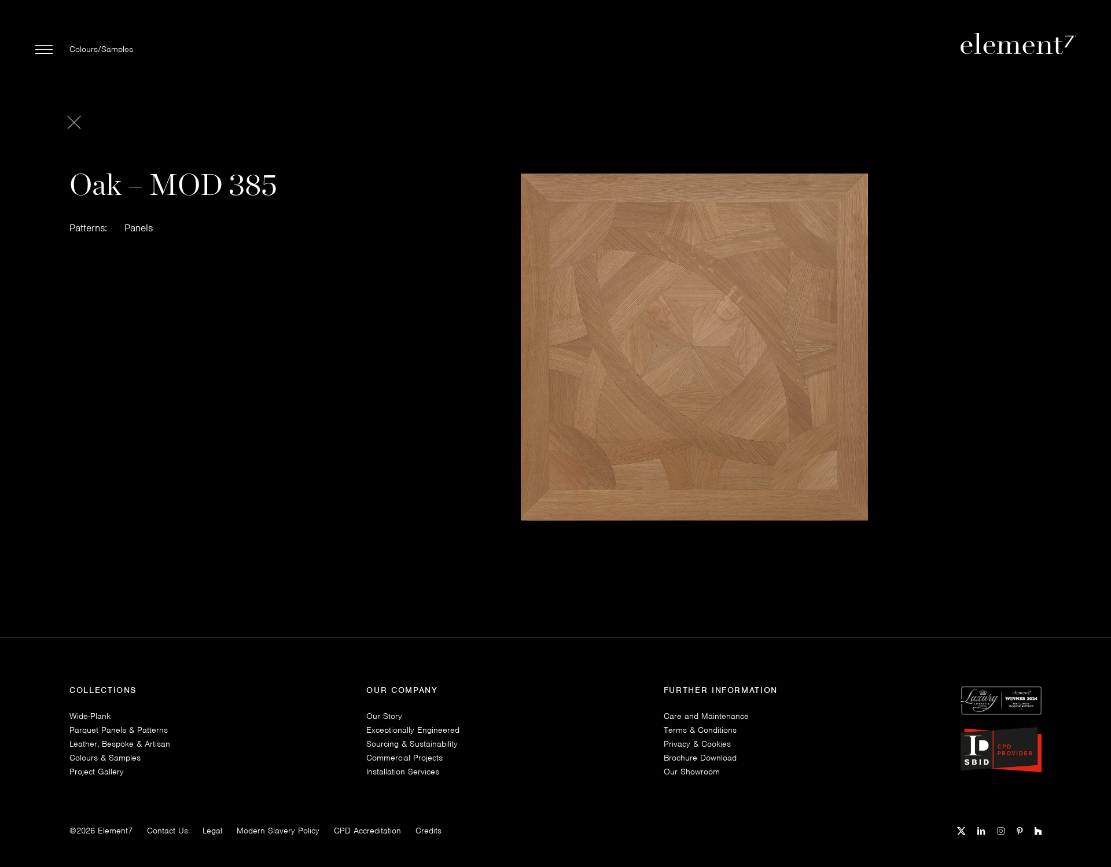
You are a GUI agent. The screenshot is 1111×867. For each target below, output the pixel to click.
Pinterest (1020, 831)
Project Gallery (96, 771)
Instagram (1001, 831)
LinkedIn (981, 831)
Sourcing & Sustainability (412, 744)
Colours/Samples (101, 49)
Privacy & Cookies (697, 744)
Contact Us (167, 830)
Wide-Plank (90, 716)
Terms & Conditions (700, 730)
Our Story (384, 716)
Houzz (1038, 831)
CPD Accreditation (367, 830)
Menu (44, 49)
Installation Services (402, 771)
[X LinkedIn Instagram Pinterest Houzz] (999, 829)
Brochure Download (700, 757)
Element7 (115, 830)
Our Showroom (692, 771)
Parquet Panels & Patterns (118, 730)
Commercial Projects (404, 757)
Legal (212, 830)
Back (74, 122)
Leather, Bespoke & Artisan (119, 744)
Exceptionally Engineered (412, 730)
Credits (428, 830)
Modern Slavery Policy (278, 830)
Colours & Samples (105, 757)
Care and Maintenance (706, 716)
